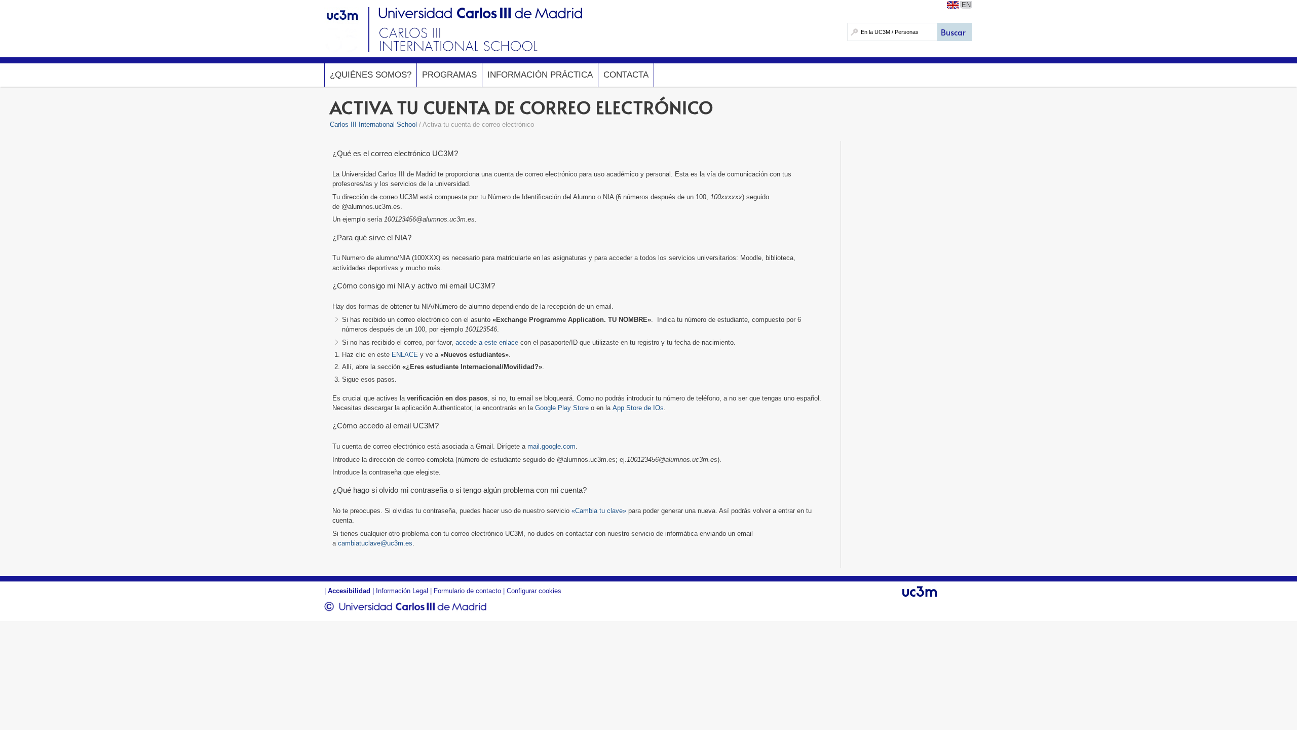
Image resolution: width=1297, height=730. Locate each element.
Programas (449, 75)
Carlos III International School (373, 124)
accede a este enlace (486, 342)
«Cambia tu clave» (598, 511)
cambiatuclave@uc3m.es (375, 543)
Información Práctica (540, 75)
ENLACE (405, 354)
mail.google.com (551, 446)
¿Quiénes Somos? (370, 75)
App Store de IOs (638, 408)
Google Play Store (562, 408)
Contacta (625, 75)
